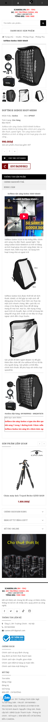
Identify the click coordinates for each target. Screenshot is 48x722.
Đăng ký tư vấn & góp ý (16, 520)
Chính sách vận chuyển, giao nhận (17, 659)
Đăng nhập (7, 682)
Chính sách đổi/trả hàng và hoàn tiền (18, 663)
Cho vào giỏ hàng (17, 158)
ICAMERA (10, 719)
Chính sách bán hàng (15, 511)
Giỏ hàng (6, 689)
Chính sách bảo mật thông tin (15, 666)
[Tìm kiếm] (43, 23)
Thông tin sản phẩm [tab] (15, 177)
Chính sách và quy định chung (15, 652)
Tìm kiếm (6, 678)
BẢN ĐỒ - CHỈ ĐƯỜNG (11, 692)
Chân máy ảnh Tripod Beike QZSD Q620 (24, 495)
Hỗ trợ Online (11, 529)
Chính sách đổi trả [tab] (14, 182)
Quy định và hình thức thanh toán (16, 656)
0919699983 (19, 166)
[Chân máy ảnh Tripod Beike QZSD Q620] (24, 470)
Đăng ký (5, 685)
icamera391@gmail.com (14, 630)
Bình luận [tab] (9, 187)
